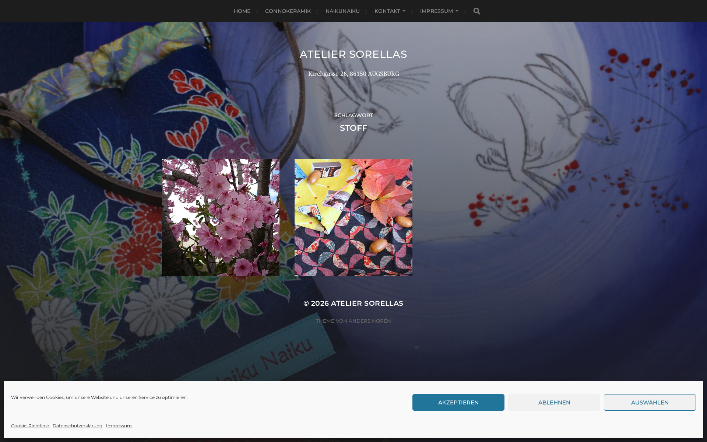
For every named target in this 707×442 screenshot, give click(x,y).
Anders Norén (370, 321)
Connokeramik (288, 11)
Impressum (119, 425)
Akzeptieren (458, 402)
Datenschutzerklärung (77, 425)
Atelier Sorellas (353, 54)
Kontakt (387, 11)
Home (242, 11)
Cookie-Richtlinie (30, 425)
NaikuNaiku (343, 11)
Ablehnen (554, 402)
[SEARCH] (477, 11)
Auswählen (650, 402)
